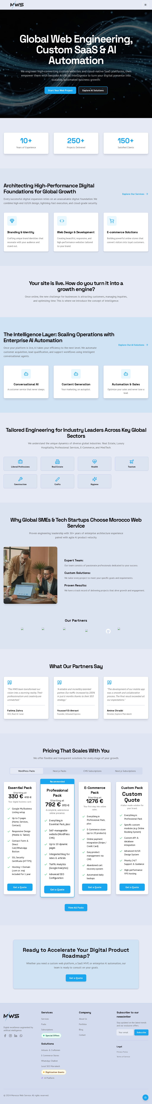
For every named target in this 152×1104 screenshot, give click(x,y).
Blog (81, 1029)
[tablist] (76, 770)
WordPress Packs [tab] (26, 770)
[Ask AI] (145, 1097)
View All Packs (76, 907)
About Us (83, 1019)
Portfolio (83, 1024)
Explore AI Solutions (93, 90)
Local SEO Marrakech (50, 1066)
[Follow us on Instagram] (10, 1035)
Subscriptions (47, 1029)
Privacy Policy (122, 1052)
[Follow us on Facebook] (5, 1035)
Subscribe (141, 1032)
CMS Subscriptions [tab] (92, 770)
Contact (82, 1035)
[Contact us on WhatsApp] (21, 1035)
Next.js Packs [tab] (59, 770)
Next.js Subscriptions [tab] (125, 770)
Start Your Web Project (60, 90)
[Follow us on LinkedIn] (15, 1035)
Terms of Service (123, 1056)
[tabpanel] (76, 838)
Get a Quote (20, 887)
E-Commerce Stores (50, 1055)
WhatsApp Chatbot (49, 1061)
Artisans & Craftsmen (50, 1050)
